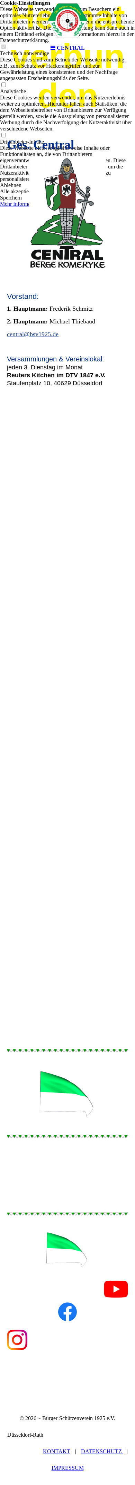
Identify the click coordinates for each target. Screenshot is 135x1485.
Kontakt (56, 1451)
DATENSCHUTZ (102, 1451)
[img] (67, 20)
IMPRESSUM (68, 1468)
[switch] (3, 85)
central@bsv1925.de (32, 334)
